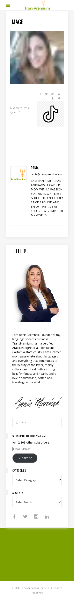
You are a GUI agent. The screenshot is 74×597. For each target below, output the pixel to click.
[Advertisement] (40, 553)
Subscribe (24, 458)
